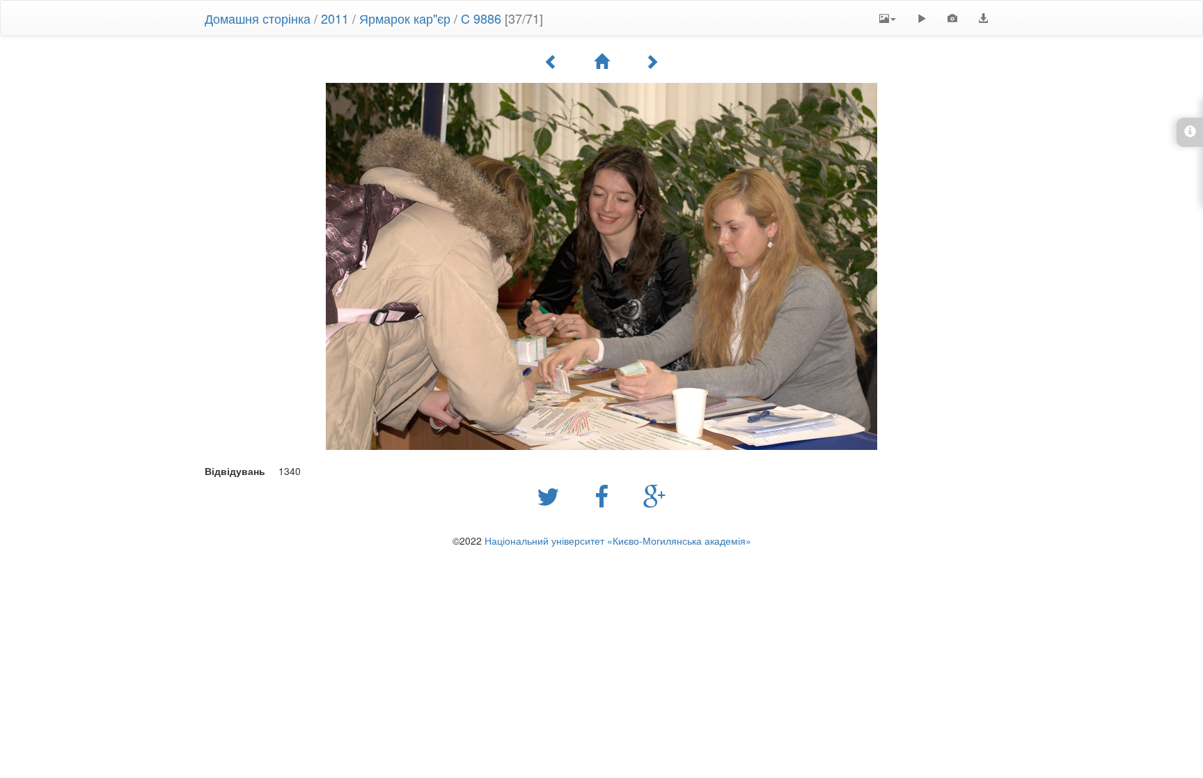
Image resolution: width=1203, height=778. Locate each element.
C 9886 (481, 18)
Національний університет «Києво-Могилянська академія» (618, 540)
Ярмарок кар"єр (404, 18)
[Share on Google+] (654, 495)
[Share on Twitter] (552, 495)
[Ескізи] (601, 61)
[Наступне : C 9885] (652, 61)
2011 (335, 18)
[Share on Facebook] (605, 495)
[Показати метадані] (952, 18)
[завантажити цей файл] (983, 18)
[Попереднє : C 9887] (551, 61)
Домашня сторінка (257, 18)
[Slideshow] (921, 18)
